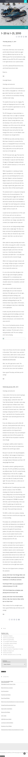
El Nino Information (7, 652)
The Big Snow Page (10, 12)
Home (4, 628)
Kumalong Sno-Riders (6, 726)
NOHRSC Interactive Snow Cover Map (12, 654)
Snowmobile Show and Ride (17, 577)
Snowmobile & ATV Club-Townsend (12, 701)
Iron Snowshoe (4, 691)
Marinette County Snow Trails (8, 684)
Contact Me (5, 676)
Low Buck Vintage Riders (7, 722)
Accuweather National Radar (10, 641)
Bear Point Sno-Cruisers (7, 687)
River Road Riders (5, 698)
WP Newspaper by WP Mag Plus (20, 752)
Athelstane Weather (8, 636)
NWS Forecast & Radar (8, 638)
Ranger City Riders (5, 712)
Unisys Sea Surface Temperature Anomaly (13, 649)
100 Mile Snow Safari (6, 719)
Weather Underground (8, 651)
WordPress (8, 752)
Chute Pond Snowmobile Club (8, 705)
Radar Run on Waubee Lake (16, 590)
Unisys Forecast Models (8, 647)
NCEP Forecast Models (8, 639)
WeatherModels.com (8, 645)
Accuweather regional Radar (10, 643)
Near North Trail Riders (6, 708)
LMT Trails (3, 715)
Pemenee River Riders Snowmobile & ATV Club (12, 729)
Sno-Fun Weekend (17, 583)
